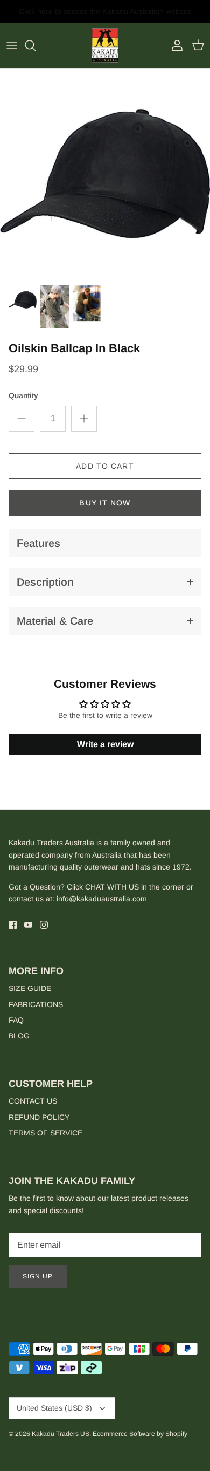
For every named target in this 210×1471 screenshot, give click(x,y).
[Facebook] (13, 925)
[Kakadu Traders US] (105, 45)
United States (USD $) (54, 1408)
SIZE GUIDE (30, 988)
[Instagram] (44, 925)
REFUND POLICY (39, 1117)
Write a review (105, 744)
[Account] (174, 45)
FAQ (16, 1020)
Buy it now (104, 502)
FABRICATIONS (36, 1004)
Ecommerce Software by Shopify (140, 1434)
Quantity (23, 395)
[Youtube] (28, 925)
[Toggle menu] (12, 45)
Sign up (38, 1276)
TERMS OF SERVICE (45, 1132)
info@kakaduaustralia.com (102, 898)
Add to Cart (105, 466)
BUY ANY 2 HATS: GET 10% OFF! (105, 15)
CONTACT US (33, 1101)
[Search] (35, 45)
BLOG (19, 1035)
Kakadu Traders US (60, 1434)
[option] (105, 174)
